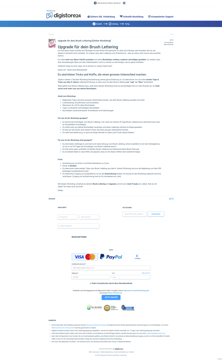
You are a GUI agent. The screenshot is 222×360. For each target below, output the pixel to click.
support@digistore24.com (156, 333)
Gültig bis (75, 273)
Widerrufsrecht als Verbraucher (63, 328)
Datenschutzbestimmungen (96, 325)
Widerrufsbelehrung (115, 293)
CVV (113, 273)
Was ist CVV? (146, 273)
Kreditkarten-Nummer (79, 264)
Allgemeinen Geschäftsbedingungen (136, 290)
